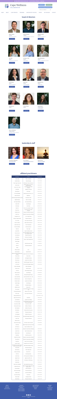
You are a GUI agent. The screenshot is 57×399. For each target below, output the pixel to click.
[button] (7, 12)
